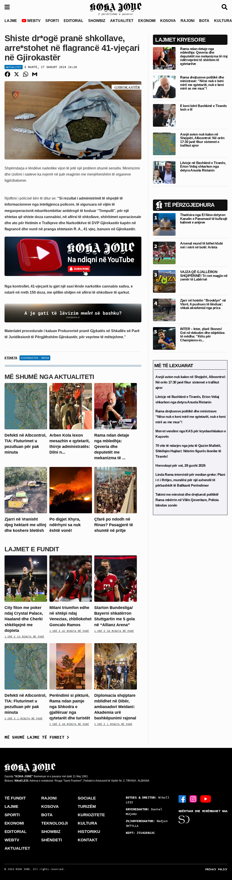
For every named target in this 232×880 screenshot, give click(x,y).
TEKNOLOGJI (54, 823)
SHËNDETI (51, 840)
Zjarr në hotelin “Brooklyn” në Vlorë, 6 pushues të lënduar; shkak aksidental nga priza (203, 304)
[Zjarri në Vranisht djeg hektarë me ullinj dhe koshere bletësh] (26, 490)
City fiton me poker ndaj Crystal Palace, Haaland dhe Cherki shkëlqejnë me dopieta (24, 619)
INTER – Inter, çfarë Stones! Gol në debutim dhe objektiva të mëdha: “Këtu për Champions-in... (202, 334)
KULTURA (87, 823)
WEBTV (33, 21)
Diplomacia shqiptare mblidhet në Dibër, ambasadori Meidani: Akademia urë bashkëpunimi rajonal (115, 707)
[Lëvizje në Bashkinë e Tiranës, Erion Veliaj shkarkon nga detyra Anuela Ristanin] (164, 172)
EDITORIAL (73, 21)
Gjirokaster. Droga (35, 357)
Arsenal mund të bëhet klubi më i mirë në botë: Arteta (201, 245)
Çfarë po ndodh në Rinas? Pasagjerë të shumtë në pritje (113, 525)
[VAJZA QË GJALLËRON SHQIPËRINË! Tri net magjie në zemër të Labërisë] (164, 281)
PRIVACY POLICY (216, 869)
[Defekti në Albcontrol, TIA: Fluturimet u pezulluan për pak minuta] (26, 406)
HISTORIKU (89, 831)
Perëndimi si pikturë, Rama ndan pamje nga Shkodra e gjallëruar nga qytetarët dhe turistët (69, 707)
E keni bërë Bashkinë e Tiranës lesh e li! (203, 108)
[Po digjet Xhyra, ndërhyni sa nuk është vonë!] (70, 490)
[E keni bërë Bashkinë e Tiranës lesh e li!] (164, 115)
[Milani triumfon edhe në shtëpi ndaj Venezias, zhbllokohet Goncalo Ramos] (70, 578)
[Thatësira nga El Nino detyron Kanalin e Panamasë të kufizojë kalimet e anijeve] (164, 224)
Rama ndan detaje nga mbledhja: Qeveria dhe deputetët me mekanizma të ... (111, 446)
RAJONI (187, 21)
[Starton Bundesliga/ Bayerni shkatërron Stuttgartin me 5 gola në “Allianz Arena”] (115, 578)
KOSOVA (168, 21)
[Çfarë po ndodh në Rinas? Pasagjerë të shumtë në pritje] (115, 490)
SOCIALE (87, 798)
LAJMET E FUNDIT (32, 549)
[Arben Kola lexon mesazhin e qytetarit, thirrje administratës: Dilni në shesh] (70, 406)
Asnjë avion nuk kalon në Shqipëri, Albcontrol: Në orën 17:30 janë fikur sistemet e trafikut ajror (202, 139)
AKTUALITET (121, 21)
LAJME (11, 21)
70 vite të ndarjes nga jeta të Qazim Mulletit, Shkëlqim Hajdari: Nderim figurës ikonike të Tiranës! (188, 451)
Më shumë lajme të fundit (36, 737)
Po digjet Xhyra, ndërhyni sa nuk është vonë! (65, 525)
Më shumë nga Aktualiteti (49, 376)
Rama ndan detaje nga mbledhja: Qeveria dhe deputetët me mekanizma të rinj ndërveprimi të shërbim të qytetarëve (203, 56)
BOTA (204, 21)
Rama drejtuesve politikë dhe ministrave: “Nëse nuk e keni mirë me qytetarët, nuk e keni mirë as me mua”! (202, 82)
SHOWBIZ (96, 21)
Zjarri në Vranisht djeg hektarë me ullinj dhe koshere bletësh (25, 525)
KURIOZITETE (91, 815)
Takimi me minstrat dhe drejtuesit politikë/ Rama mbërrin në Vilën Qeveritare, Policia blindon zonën (187, 499)
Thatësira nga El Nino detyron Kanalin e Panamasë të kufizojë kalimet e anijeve (203, 218)
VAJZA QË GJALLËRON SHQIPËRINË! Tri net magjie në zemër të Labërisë (203, 275)
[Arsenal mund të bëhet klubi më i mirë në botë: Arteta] (164, 253)
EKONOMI (146, 21)
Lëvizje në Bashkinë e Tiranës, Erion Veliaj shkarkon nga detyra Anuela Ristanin (203, 166)
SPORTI (52, 21)
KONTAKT (87, 840)
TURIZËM (87, 806)
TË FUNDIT (15, 798)
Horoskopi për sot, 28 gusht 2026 (180, 465)
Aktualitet (14, 67)
